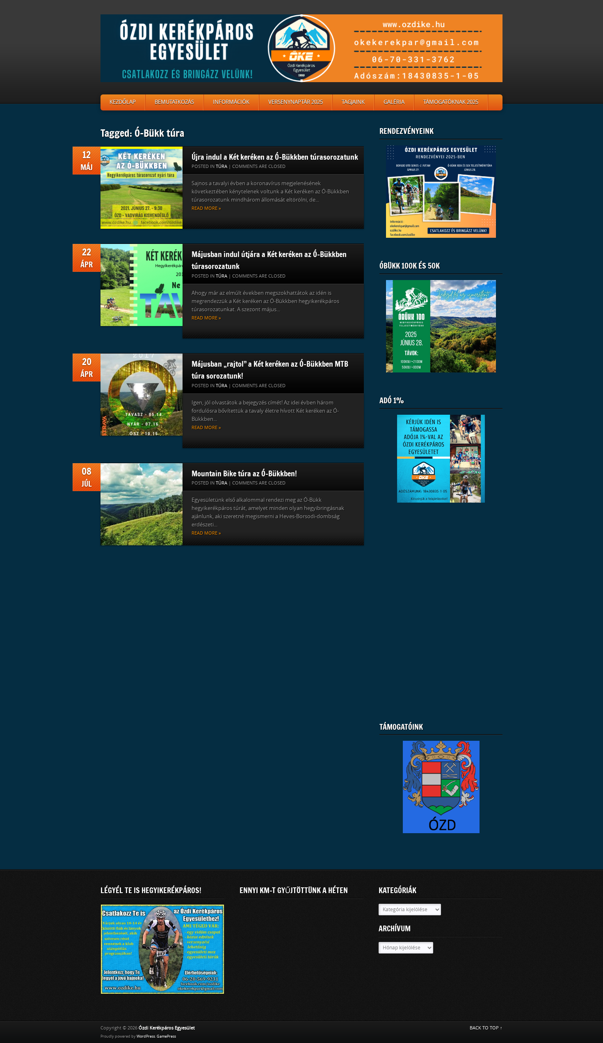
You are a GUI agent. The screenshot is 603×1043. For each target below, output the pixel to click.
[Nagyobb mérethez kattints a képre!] (440, 191)
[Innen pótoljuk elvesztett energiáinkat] (440, 792)
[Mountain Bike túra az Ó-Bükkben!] (141, 504)
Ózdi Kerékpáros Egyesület (167, 1028)
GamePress (166, 1036)
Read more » (206, 208)
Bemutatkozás (174, 102)
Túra (221, 166)
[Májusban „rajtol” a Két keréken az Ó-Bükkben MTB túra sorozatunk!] (141, 395)
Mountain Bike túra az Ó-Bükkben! (244, 473)
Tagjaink (353, 102)
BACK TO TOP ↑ (486, 1028)
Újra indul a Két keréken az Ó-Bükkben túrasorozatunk (275, 157)
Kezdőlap (123, 102)
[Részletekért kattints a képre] (440, 326)
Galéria (394, 102)
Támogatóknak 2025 (450, 102)
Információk (231, 102)
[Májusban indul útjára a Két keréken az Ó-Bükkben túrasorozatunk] (141, 285)
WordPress (146, 1036)
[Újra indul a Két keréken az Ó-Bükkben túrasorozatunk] (141, 188)
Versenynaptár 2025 (295, 102)
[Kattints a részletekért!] (162, 949)
